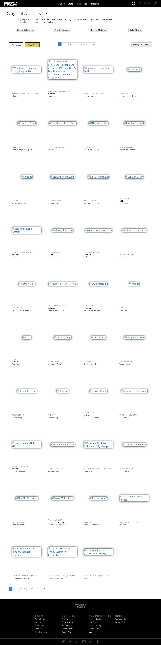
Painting (65, 619)
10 (81, 44)
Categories (82, 4)
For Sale (16, 44)
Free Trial (92, 622)
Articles (38, 628)
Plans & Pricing (95, 625)
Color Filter (134, 30)
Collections (40, 625)
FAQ (90, 632)
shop (62, 4)
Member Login (95, 619)
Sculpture (66, 625)
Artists (70, 4)
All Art (32, 44)
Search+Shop (41, 619)
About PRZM (67, 632)
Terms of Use (121, 619)
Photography (67, 622)
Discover (95, 4)
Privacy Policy (121, 622)
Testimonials (94, 628)
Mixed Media (67, 628)
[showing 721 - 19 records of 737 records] (94, 44)
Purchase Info (41, 632)
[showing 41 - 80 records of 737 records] (90, 44)
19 (86, 44)
